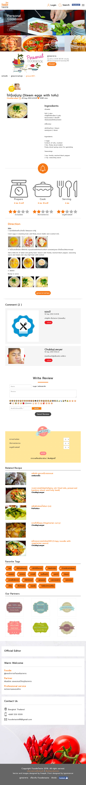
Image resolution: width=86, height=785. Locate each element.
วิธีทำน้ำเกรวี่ (29, 580)
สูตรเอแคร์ (42, 580)
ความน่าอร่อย (14, 439)
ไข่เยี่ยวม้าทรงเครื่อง (48, 586)
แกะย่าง (22, 574)
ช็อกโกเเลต (21, 586)
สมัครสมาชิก (42, 386)
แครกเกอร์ (69, 580)
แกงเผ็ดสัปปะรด (14, 580)
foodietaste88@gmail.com (20, 719)
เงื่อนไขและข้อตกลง (52, 771)
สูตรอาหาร (23, 777)
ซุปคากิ (56, 574)
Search (66, 5)
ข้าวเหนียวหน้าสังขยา (68, 568)
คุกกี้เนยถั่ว (44, 574)
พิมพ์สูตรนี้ (51, 458)
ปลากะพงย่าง (55, 580)
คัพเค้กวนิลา (52, 568)
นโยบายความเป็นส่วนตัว (35, 771)
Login (53, 5)
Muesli (66, 574)
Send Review (43, 414)
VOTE (43, 453)
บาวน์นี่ (33, 574)
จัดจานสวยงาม (14, 443)
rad (10, 568)
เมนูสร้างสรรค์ (14, 447)
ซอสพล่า (11, 574)
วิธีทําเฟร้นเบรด (21, 568)
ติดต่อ (54, 777)
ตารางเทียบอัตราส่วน (38, 458)
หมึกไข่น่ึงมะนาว (37, 568)
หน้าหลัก (5, 76)
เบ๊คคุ (10, 586)
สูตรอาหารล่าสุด (17, 76)
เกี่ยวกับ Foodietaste (39, 777)
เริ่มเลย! (52, 63)
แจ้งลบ (49, 322)
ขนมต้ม (33, 586)
